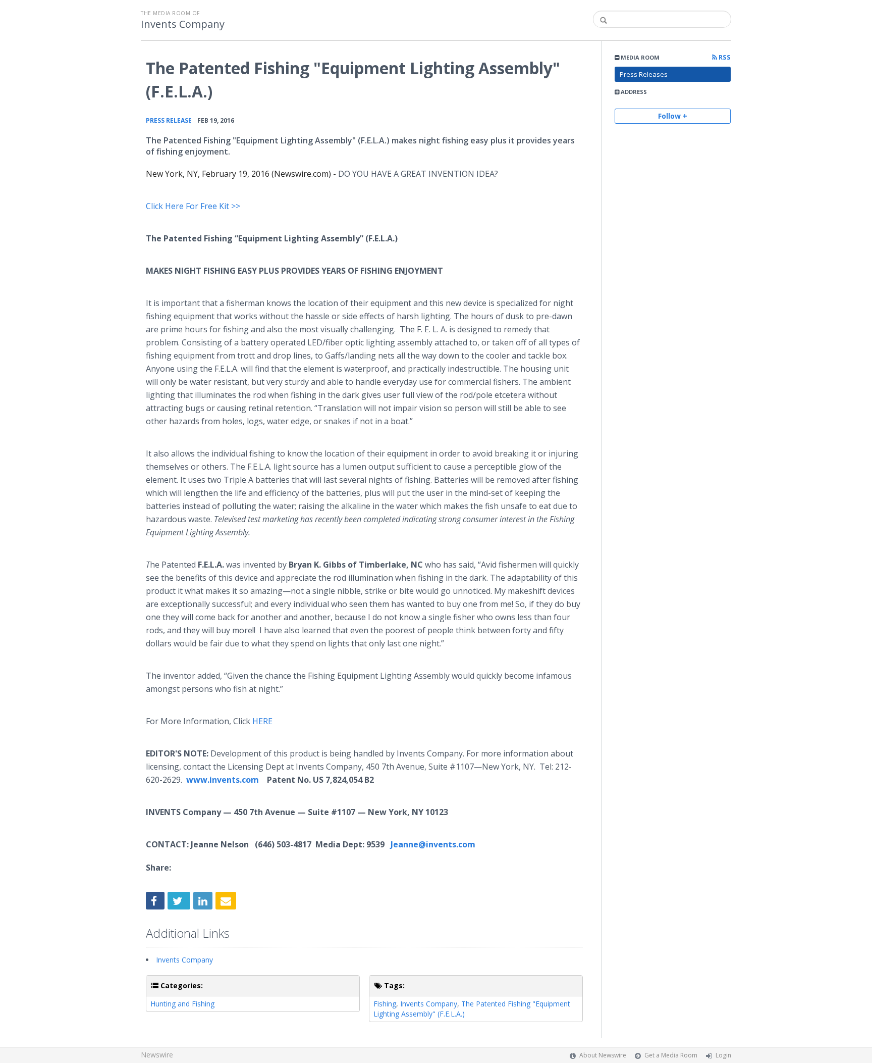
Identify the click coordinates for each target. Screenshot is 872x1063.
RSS (724, 57)
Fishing (384, 1003)
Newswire (157, 1054)
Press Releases (644, 74)
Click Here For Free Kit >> (193, 206)
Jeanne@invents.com (433, 844)
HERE (262, 721)
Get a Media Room (670, 1055)
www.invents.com (222, 779)
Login (723, 1055)
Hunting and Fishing (182, 1003)
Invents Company (183, 24)
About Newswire (602, 1055)
